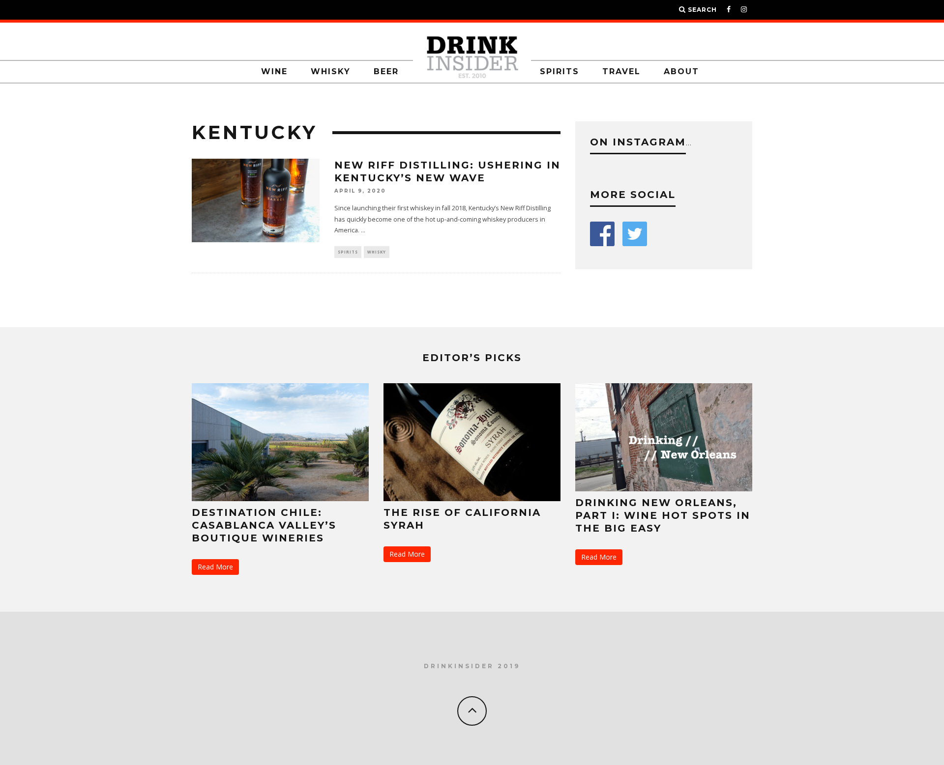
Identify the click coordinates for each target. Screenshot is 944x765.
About (681, 71)
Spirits (559, 71)
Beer (386, 71)
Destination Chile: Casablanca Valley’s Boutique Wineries (264, 525)
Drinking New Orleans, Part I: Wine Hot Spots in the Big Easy (662, 515)
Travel (621, 71)
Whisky (331, 71)
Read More (215, 566)
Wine (274, 71)
